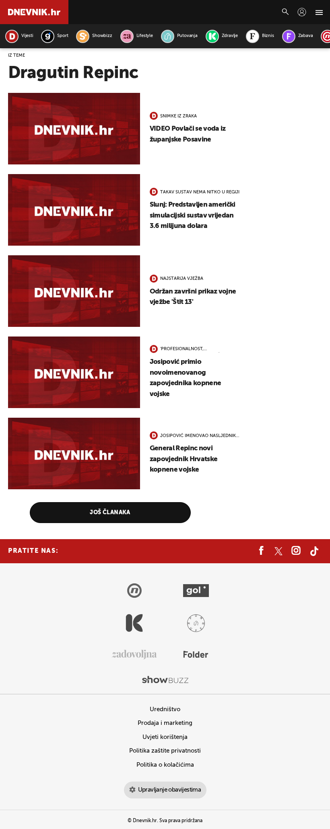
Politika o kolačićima (165, 765)
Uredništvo (165, 709)
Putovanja (187, 36)
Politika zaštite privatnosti (165, 751)
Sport (62, 36)
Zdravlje (230, 36)
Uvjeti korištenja (165, 737)
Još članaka (110, 512)
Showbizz (102, 36)
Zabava (305, 36)
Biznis (268, 36)
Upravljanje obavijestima (169, 790)
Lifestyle (144, 36)
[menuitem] (301, 12)
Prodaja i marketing (165, 723)
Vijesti (27, 36)
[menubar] (301, 12)
